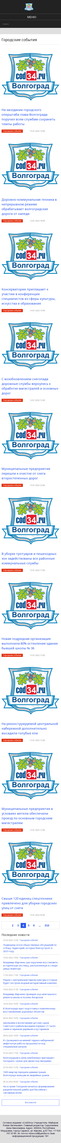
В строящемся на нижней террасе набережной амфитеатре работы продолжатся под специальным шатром (28, 1043)
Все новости (30, 1102)
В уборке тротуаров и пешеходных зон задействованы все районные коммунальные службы (29, 558)
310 (47, 925)
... (39, 925)
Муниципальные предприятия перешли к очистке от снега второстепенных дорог (26, 473)
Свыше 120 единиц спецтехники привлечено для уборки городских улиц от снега (29, 903)
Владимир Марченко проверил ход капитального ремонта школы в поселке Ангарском (29, 996)
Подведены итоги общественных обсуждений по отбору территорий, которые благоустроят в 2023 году (30, 948)
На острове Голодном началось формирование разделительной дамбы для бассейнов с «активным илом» (28, 1089)
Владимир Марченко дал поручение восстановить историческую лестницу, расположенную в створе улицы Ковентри (30, 965)
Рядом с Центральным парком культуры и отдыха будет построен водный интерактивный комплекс (30, 981)
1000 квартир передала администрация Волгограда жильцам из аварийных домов (26, 1074)
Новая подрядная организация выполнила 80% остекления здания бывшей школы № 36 (30, 643)
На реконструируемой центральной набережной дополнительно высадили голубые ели (30, 728)
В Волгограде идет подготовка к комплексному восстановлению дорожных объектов (29, 1010)
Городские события (12, 131)
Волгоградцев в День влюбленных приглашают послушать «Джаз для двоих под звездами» (28, 1059)
